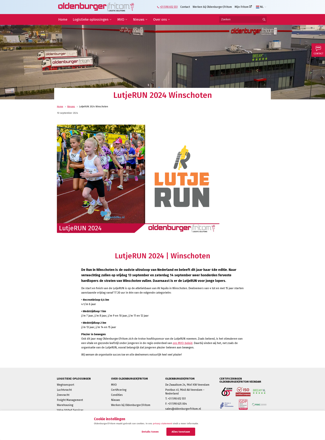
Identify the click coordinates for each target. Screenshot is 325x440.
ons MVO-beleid (182, 343)
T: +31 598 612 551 (175, 398)
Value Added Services (70, 410)
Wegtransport (65, 384)
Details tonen (150, 431)
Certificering (118, 389)
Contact (185, 6)
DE (261, 12)
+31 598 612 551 (169, 6)
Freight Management (70, 400)
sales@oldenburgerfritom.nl (183, 408)
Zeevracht (63, 394)
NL (261, 7)
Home (62, 19)
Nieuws (138, 19)
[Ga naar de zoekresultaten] (264, 19)
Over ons (160, 19)
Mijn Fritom (241, 6)
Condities (117, 394)
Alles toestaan (181, 431)
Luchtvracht (64, 389)
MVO (120, 19)
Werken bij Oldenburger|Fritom (212, 6)
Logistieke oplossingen (91, 19)
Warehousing (65, 405)
